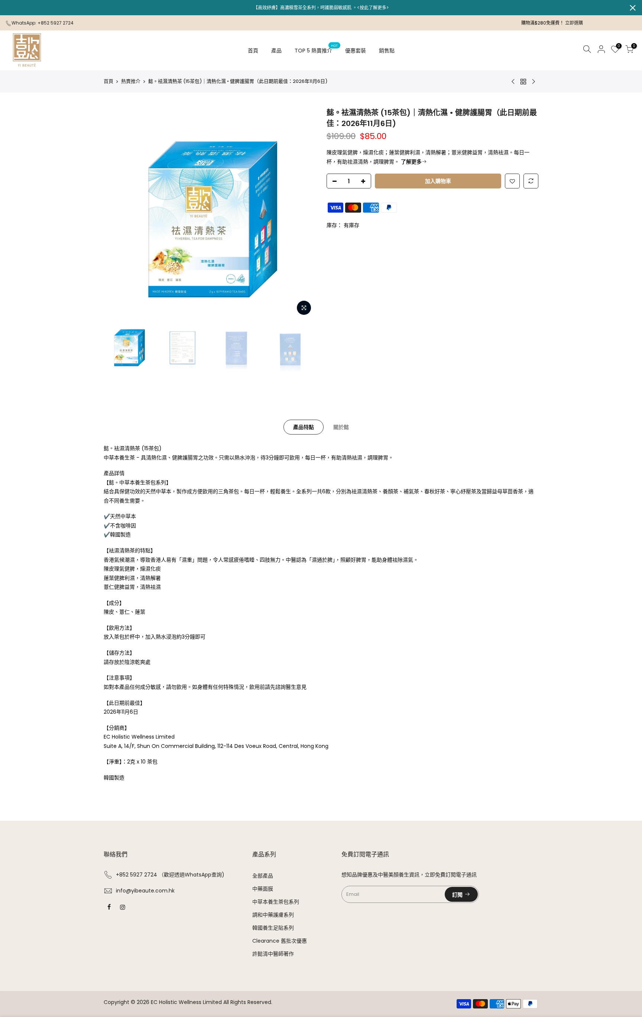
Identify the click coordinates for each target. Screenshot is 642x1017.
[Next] (302, 213)
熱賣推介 (130, 81)
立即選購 (574, 23)
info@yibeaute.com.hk (145, 890)
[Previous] (116, 213)
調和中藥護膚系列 (273, 914)
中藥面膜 (262, 888)
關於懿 (341, 427)
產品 (276, 50)
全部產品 (262, 875)
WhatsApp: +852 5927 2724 (43, 23)
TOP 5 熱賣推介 (316, 48)
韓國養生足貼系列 (273, 928)
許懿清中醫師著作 (273, 954)
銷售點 (387, 50)
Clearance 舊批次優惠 (279, 941)
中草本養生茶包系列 (275, 901)
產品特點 (303, 427)
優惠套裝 (355, 50)
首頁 (253, 50)
